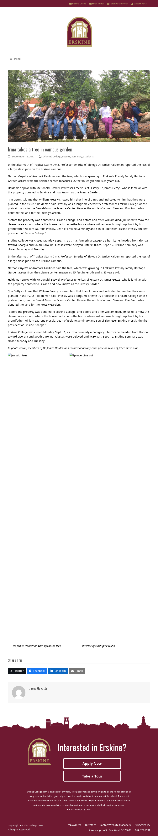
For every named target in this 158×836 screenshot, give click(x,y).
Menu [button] (17, 58)
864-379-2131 (142, 830)
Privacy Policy (142, 825)
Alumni (47, 156)
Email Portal (98, 3)
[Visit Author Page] (18, 692)
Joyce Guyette (38, 688)
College (57, 156)
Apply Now (92, 763)
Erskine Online (79, 3)
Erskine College (28, 825)
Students (88, 156)
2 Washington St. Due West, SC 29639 (110, 830)
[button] (17, 671)
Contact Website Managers (115, 825)
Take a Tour (92, 776)
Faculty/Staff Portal (118, 3)
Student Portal (140, 3)
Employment (73, 825)
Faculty (66, 156)
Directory (90, 825)
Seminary (76, 156)
